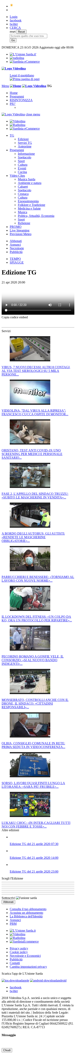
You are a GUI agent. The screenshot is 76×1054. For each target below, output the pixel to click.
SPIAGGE (17, 262)
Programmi (17, 96)
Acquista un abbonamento (26, 912)
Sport (21, 161)
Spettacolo (24, 157)
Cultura (22, 164)
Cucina (22, 172)
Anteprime (24, 146)
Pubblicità (16, 252)
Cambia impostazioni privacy (28, 966)
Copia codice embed (15, 317)
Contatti (15, 963)
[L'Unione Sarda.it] (23, 54)
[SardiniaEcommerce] (24, 941)
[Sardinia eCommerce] (25, 61)
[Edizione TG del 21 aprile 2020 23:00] (42, 865)
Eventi (22, 168)
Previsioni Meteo (20, 234)
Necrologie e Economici (25, 955)
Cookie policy (19, 952)
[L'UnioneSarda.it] (23, 930)
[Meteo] (12, 6)
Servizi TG (25, 142)
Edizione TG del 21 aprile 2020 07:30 (34, 844)
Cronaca (23, 194)
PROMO (15, 226)
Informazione (26, 153)
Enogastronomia (28, 201)
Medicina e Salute (29, 208)
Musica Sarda (26, 179)
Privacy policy (19, 948)
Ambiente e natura (29, 183)
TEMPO (15, 259)
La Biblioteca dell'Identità (26, 916)
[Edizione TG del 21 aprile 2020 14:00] (42, 851)
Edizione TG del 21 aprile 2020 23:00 (34, 871)
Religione (24, 223)
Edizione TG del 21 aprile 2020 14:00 (34, 857)
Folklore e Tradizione (31, 205)
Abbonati (16, 241)
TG (12, 135)
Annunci (15, 244)
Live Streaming (19, 230)
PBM (13, 923)
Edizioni (23, 139)
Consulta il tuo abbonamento (28, 909)
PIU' (13, 104)
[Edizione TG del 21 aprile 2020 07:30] (42, 837)
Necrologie (17, 248)
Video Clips (17, 175)
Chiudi (7, 1050)
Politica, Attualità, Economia (36, 215)
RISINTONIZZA (21, 100)
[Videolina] (14, 68)
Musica (22, 212)
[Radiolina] (17, 58)
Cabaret (23, 186)
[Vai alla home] (15, 86)
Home (14, 93)
